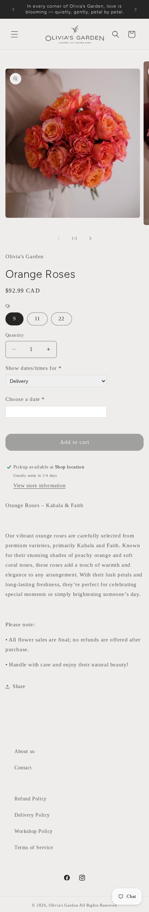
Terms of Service (33, 847)
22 (61, 318)
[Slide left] (59, 238)
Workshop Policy (33, 831)
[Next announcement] (136, 9)
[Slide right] (90, 238)
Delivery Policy (32, 815)
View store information (39, 485)
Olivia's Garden (64, 905)
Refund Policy (30, 798)
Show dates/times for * (33, 368)
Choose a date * (25, 399)
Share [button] (19, 686)
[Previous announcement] (13, 9)
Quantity (14, 335)
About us (24, 751)
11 (37, 318)
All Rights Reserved (98, 905)
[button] (14, 34)
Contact (22, 767)
